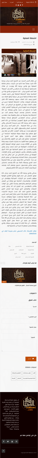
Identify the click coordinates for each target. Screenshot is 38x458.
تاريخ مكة (23, 253)
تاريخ (15, 253)
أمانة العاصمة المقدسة (29, 378)
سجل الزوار (4, 2)
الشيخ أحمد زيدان (29, 257)
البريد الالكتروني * (32, 317)
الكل (34, 373)
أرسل (29, 359)
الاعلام (23, 42)
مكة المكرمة (31, 250)
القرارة (32, 253)
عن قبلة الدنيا (20, 2)
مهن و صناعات (27, 373)
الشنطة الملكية (30, 246)
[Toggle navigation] (33, 29)
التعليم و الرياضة (16, 373)
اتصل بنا (12, 2)
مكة (10, 246)
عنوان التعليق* (32, 327)
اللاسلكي (12, 250)
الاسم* (34, 306)
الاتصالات (21, 250)
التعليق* (33, 337)
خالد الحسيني (18, 246)
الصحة (13, 378)
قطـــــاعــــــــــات (29, 42)
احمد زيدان (18, 257)
